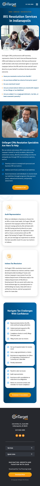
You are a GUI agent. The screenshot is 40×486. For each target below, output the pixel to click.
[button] (20, 448)
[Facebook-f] (17, 435)
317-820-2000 (29, 4)
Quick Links (11, 454)
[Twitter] (20, 435)
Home (10, 12)
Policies (27, 480)
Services (10, 448)
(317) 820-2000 (20, 430)
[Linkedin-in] (23, 435)
